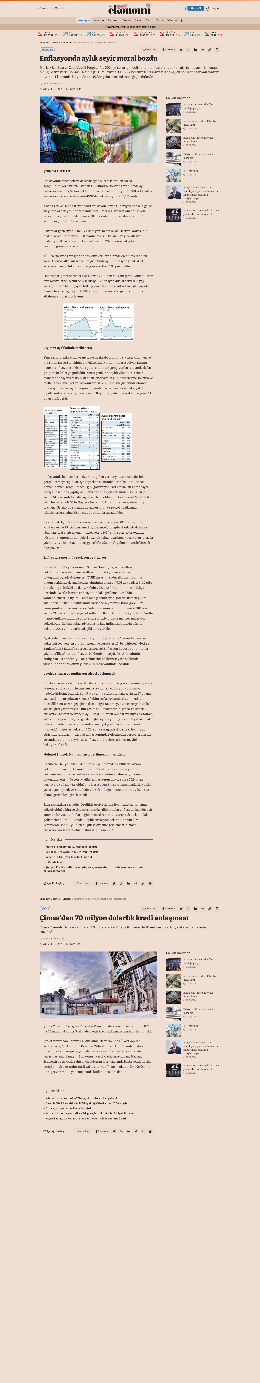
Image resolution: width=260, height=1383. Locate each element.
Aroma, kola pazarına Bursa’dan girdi (69, 1108)
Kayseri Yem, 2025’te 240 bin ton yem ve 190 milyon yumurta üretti (86, 1118)
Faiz (192, 32)
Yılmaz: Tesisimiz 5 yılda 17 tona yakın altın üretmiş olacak (82, 1098)
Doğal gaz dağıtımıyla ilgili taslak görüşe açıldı (74, 1283)
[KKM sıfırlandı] (173, 175)
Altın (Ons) (171, 32)
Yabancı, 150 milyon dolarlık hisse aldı (69, 857)
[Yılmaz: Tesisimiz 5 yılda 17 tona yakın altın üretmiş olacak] (173, 215)
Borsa (47, 32)
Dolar (72, 32)
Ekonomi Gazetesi (50, 42)
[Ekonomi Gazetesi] (130, 8)
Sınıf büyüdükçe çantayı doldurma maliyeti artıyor (76, 1293)
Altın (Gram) (146, 32)
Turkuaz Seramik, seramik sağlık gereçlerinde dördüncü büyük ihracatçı (90, 1113)
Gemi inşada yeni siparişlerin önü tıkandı (71, 1298)
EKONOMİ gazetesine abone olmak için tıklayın (130, 26)
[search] (184, 8)
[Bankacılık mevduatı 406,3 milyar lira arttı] (173, 142)
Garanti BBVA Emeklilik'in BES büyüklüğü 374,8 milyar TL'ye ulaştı (86, 1103)
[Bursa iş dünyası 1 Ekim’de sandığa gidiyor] (173, 109)
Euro (94, 32)
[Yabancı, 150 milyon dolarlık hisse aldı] (173, 159)
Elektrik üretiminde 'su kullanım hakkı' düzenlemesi (78, 1278)
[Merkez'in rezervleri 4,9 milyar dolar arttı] (173, 126)
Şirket (66, 899)
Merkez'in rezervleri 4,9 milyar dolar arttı (71, 846)
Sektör (66, 1146)
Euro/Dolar (121, 32)
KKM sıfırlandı (54, 862)
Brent (214, 32)
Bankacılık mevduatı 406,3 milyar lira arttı (72, 851)
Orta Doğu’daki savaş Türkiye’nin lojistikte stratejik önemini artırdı (87, 1288)
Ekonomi (68, 42)
